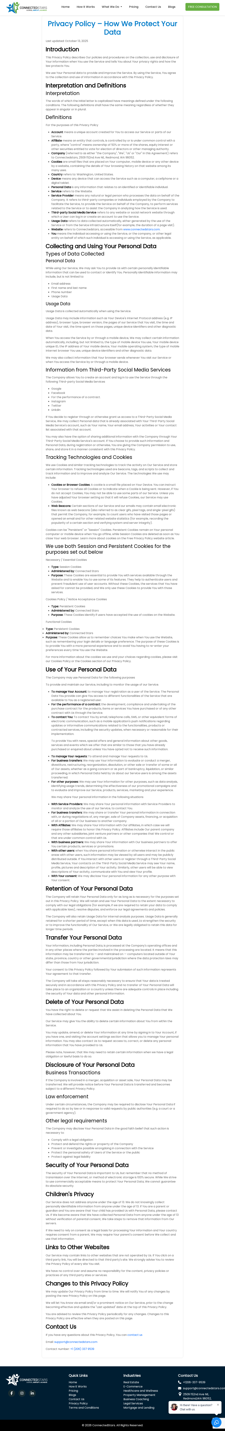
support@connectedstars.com (75, 1342)
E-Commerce (133, 1386)
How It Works (86, 7)
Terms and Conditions (84, 1408)
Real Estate (131, 1382)
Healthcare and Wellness (140, 1391)
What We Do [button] (111, 7)
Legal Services (133, 1403)
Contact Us (153, 7)
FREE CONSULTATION (202, 7)
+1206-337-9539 (194, 1382)
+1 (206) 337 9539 (82, 1349)
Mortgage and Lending (138, 1408)
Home (65, 7)
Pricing (133, 7)
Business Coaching (136, 1399)
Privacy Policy (78, 1403)
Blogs (171, 7)
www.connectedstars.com (141, 229)
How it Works (78, 1386)
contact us (134, 1335)
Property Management (139, 1395)
